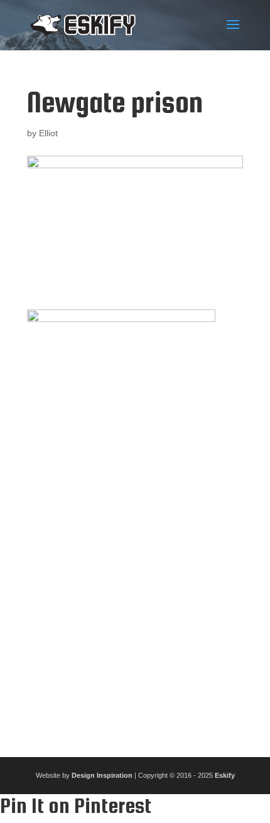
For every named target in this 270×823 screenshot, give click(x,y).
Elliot (48, 133)
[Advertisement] (135, 586)
